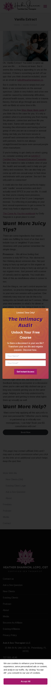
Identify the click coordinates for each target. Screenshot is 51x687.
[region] (25, 673)
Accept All (25, 681)
